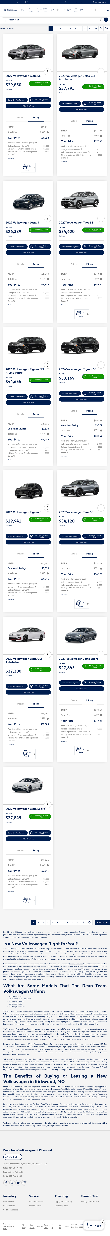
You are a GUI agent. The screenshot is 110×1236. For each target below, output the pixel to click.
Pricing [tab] (36, 117)
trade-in (42, 969)
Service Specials (35, 1205)
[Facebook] (6, 1183)
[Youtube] (18, 1183)
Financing (61, 1196)
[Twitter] (12, 1183)
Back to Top (102, 922)
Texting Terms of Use (90, 1201)
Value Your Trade (28, 106)
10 (95, 28)
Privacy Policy (24, 1226)
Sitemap (40, 1226)
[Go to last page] (106, 28)
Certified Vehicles (10, 1209)
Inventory (9, 1196)
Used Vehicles (9, 1205)
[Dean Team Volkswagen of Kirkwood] (11, 9)
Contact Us (14, 1157)
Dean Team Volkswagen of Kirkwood (8, 1226)
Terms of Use (89, 1196)
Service (34, 1196)
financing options (76, 964)
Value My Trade (61, 1205)
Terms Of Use (32, 1226)
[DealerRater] (24, 1183)
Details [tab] (20, 117)
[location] (65, 2)
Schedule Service (36, 1201)
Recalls (66, 1226)
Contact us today (71, 1117)
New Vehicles (9, 1201)
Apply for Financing (63, 1201)
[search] (108, 10)
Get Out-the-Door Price (41, 83)
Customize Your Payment (16, 100)
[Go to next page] (101, 28)
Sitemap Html (47, 1226)
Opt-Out (60, 1226)
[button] (47, 71)
